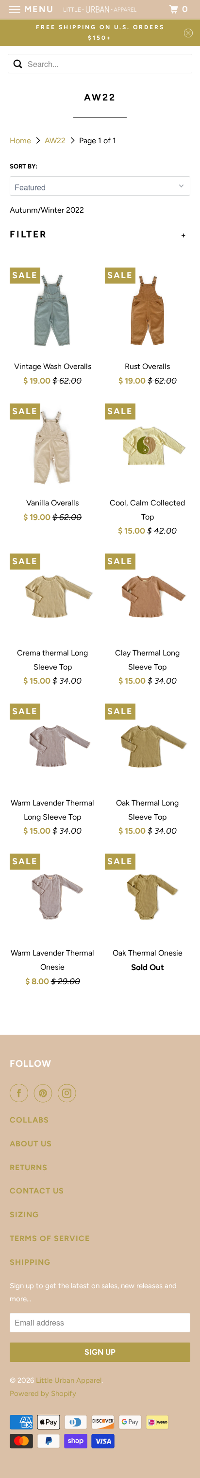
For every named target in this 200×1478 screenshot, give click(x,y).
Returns (29, 1167)
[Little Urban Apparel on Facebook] (21, 1093)
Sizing (24, 1214)
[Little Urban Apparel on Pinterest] (45, 1093)
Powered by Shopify (43, 1393)
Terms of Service (50, 1238)
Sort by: (23, 166)
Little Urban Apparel (68, 1380)
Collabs (29, 1120)
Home (21, 140)
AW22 (56, 140)
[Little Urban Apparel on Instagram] (69, 1093)
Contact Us (37, 1190)
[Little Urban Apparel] (100, 9)
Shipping (30, 1262)
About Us (31, 1143)
